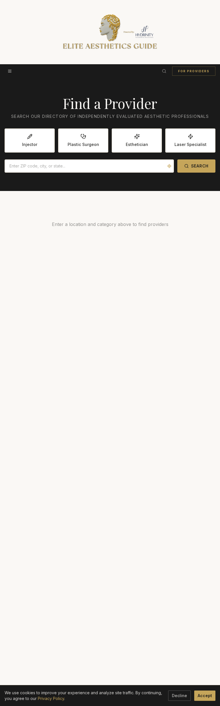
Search (200, 165)
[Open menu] (10, 71)
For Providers (193, 71)
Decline (179, 695)
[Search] (164, 71)
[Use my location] (169, 166)
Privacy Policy (51, 698)
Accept (205, 695)
